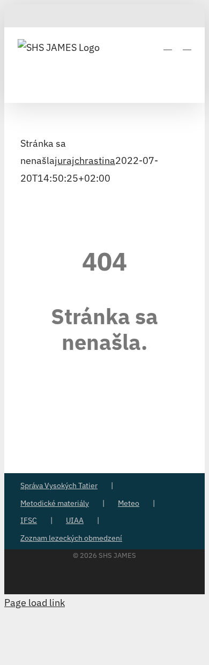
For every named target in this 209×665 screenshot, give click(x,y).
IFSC (28, 520)
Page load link (34, 602)
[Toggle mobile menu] (187, 44)
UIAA (75, 520)
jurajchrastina (85, 160)
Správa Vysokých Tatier (59, 485)
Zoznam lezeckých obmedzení (71, 538)
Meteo (128, 503)
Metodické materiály (54, 503)
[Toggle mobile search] (167, 44)
